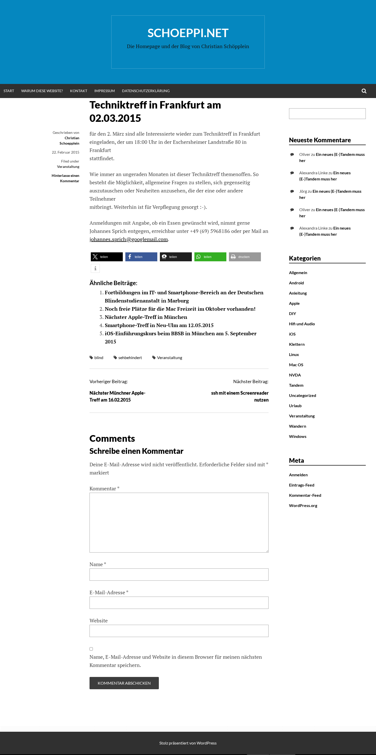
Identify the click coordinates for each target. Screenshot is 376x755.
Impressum (104, 91)
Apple (294, 303)
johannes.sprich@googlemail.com (129, 239)
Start (9, 91)
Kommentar (104, 488)
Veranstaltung (68, 166)
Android (296, 282)
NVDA (295, 374)
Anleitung (298, 292)
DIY (292, 313)
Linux (294, 354)
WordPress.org (303, 505)
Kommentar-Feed (305, 495)
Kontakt (78, 91)
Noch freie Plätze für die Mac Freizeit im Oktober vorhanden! (180, 308)
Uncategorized (302, 395)
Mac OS (296, 364)
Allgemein (298, 272)
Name (98, 564)
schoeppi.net (188, 33)
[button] (107, 256)
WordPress (207, 742)
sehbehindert (130, 357)
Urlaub (295, 405)
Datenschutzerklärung (146, 91)
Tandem (296, 385)
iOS (292, 333)
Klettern (297, 344)
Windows (297, 436)
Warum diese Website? (42, 91)
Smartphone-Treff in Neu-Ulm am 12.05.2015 (159, 325)
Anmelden (298, 474)
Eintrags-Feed (301, 484)
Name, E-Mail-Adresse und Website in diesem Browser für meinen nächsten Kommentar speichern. (176, 660)
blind (98, 357)
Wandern (297, 426)
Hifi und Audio (302, 323)
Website (99, 620)
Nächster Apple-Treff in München (146, 317)
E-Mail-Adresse (109, 592)
